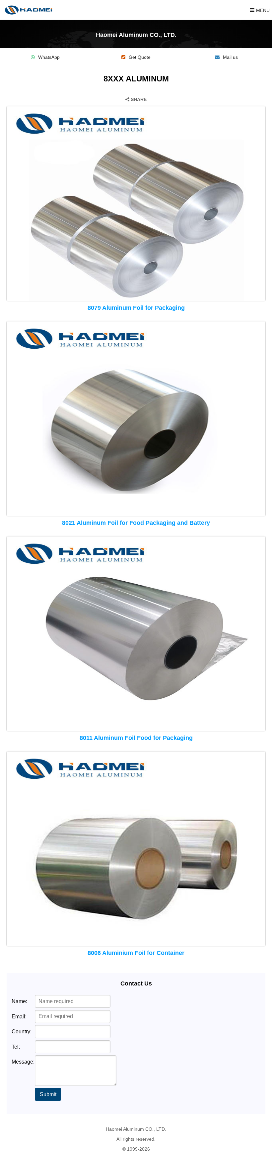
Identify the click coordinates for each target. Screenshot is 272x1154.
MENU (263, 10)
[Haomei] (28, 10)
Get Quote (140, 57)
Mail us (230, 57)
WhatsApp (49, 57)
